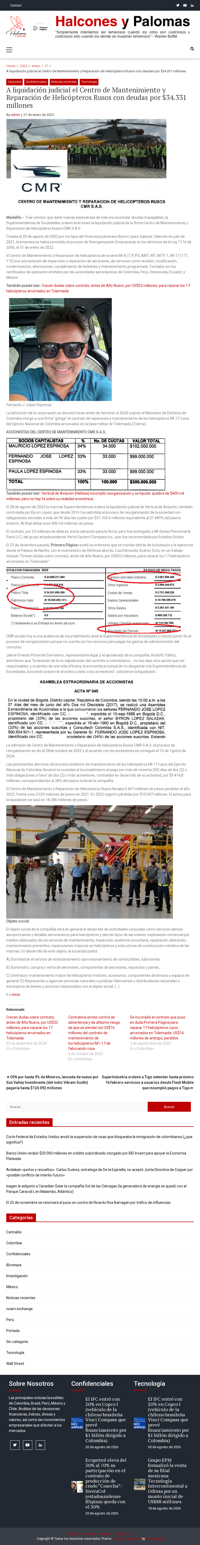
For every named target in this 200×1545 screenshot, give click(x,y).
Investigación (17, 1276)
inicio (16, 994)
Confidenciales (36, 82)
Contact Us (122, 1534)
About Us (105, 1534)
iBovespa (13, 1265)
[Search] (192, 49)
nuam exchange (19, 1309)
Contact (16, 5)
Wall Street (15, 1364)
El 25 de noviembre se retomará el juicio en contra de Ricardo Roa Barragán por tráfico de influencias (88, 1202)
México (12, 1287)
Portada (13, 1331)
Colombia (14, 82)
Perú (10, 1320)
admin (15, 115)
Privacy (73, 1534)
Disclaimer (89, 1534)
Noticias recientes (64, 82)
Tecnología (89, 82)
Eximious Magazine (127, 1539)
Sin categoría (17, 1342)
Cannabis (14, 1232)
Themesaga (154, 1539)
